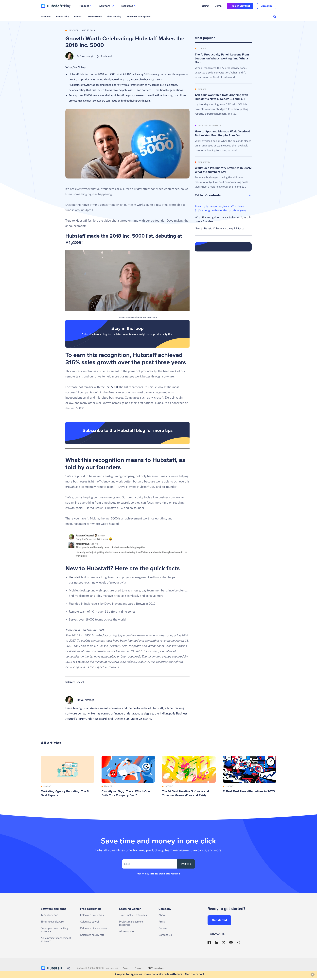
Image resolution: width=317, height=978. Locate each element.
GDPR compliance (156, 968)
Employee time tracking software (54, 930)
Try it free (186, 863)
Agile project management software (56, 939)
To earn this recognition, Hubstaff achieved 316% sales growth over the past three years (220, 208)
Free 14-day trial (240, 6)
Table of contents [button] (208, 195)
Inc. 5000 (112, 387)
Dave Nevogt (86, 56)
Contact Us (165, 935)
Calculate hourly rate (92, 935)
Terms (125, 968)
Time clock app (49, 915)
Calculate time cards (92, 915)
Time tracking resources (133, 915)
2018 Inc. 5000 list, (132, 236)
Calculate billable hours (93, 928)
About (162, 915)
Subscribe (267, 6)
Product (80, 682)
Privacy (138, 968)
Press (161, 921)
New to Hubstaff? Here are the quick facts (219, 228)
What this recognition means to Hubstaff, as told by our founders (223, 219)
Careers (162, 928)
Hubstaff (74, 577)
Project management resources (131, 923)
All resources (126, 931)
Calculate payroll (90, 921)
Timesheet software (52, 921)
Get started (219, 920)
